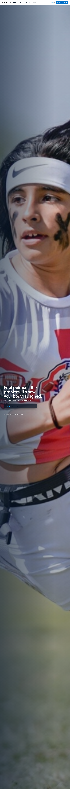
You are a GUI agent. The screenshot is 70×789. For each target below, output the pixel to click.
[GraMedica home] (6, 2)
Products (20, 2)
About (26, 2)
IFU (30, 2)
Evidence (14, 2)
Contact (34, 2)
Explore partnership (61, 2)
